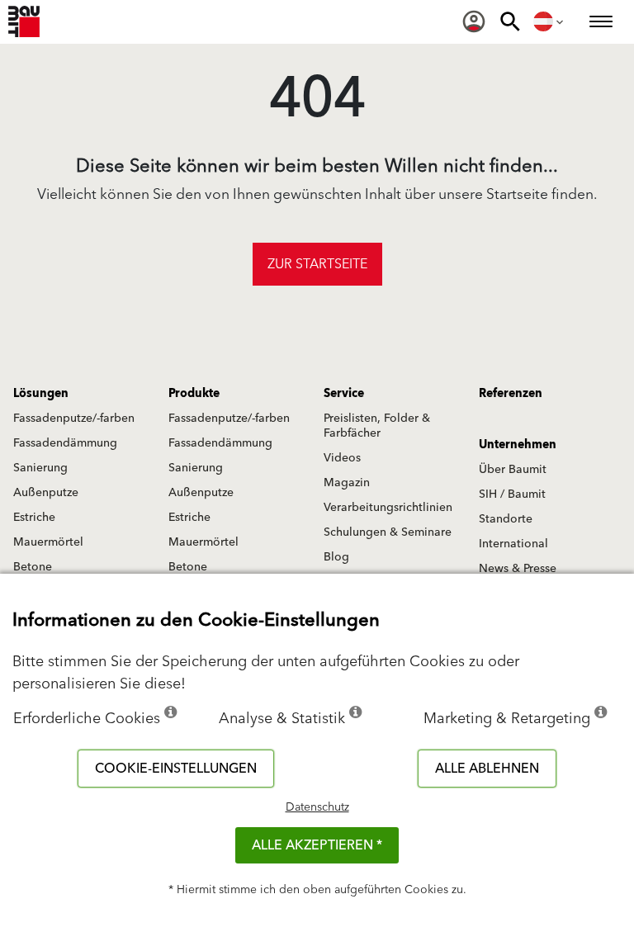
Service (344, 394)
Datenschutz (317, 807)
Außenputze (45, 493)
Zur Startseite (317, 264)
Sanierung (40, 468)
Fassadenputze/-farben (74, 418)
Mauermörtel (48, 542)
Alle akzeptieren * (317, 845)
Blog (336, 557)
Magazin (347, 483)
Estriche (34, 518)
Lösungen (41, 394)
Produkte (194, 394)
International (513, 544)
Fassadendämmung (65, 443)
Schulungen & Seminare (388, 532)
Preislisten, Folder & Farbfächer (377, 426)
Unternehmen (517, 445)
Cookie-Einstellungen (176, 768)
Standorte (505, 519)
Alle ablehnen (487, 768)
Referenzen (510, 394)
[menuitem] (474, 21)
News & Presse (517, 569)
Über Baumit (512, 470)
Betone (32, 567)
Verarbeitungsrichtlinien (388, 508)
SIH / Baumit (512, 494)
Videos (342, 458)
